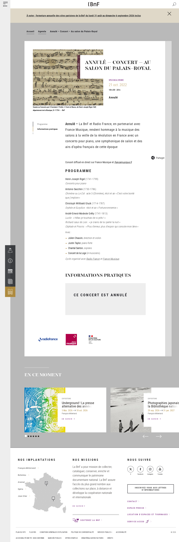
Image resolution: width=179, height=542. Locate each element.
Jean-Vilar (22, 496)
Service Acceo (136, 521)
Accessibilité (121, 532)
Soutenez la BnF (90, 520)
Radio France (93, 258)
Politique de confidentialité (82, 532)
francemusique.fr (123, 162)
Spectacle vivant (116, 80)
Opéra (20, 489)
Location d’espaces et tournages (147, 514)
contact (132, 501)
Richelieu (22, 475)
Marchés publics (54, 538)
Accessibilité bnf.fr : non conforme (30, 538)
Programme (42, 124)
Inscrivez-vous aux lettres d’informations (151, 488)
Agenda (42, 31)
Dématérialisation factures (92, 538)
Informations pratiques (47, 129)
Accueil (30, 31)
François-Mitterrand (27, 468)
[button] (10, 261)
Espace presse (135, 508)
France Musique (111, 258)
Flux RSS (32, 532)
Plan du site (21, 532)
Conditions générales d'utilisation (53, 532)
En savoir (67, 419)
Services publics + (104, 532)
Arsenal (21, 482)
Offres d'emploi (71, 538)
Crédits (110, 538)
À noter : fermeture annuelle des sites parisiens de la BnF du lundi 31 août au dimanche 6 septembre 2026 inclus (84, 15)
